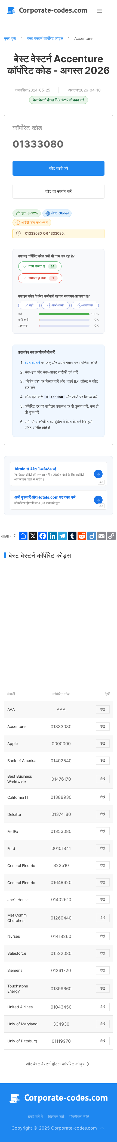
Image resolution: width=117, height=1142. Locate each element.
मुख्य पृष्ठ (10, 38)
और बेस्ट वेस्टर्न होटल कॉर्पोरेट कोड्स (55, 1063)
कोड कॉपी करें (58, 168)
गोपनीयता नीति (79, 1116)
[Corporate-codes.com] (48, 11)
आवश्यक (87, 305)
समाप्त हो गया (41, 278)
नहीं (30, 305)
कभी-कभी (57, 305)
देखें (102, 709)
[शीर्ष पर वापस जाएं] (102, 1128)
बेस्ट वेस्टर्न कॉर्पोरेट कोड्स (45, 38)
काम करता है (41, 266)
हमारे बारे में (35, 1116)
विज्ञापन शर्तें (56, 1116)
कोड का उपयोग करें (58, 191)
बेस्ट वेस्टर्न (32, 362)
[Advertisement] (58, 623)
